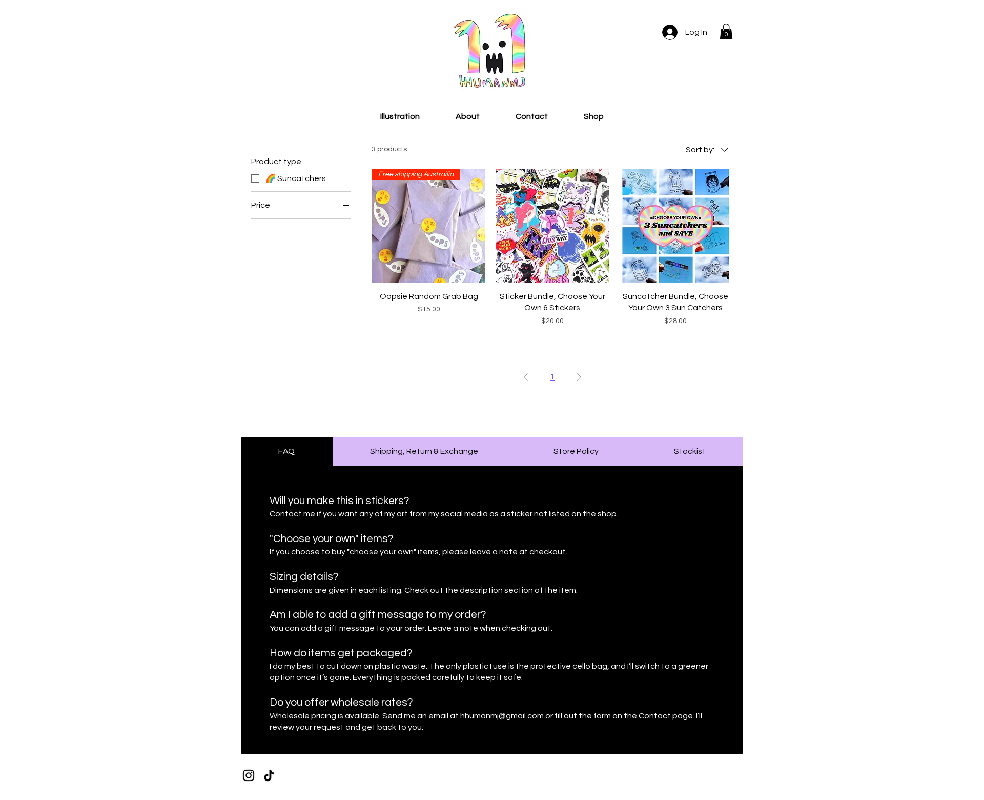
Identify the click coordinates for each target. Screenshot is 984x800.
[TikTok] (269, 775)
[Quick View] (552, 226)
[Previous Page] (526, 377)
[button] (726, 31)
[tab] (287, 451)
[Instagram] (248, 775)
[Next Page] (579, 377)
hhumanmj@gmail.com (502, 716)
